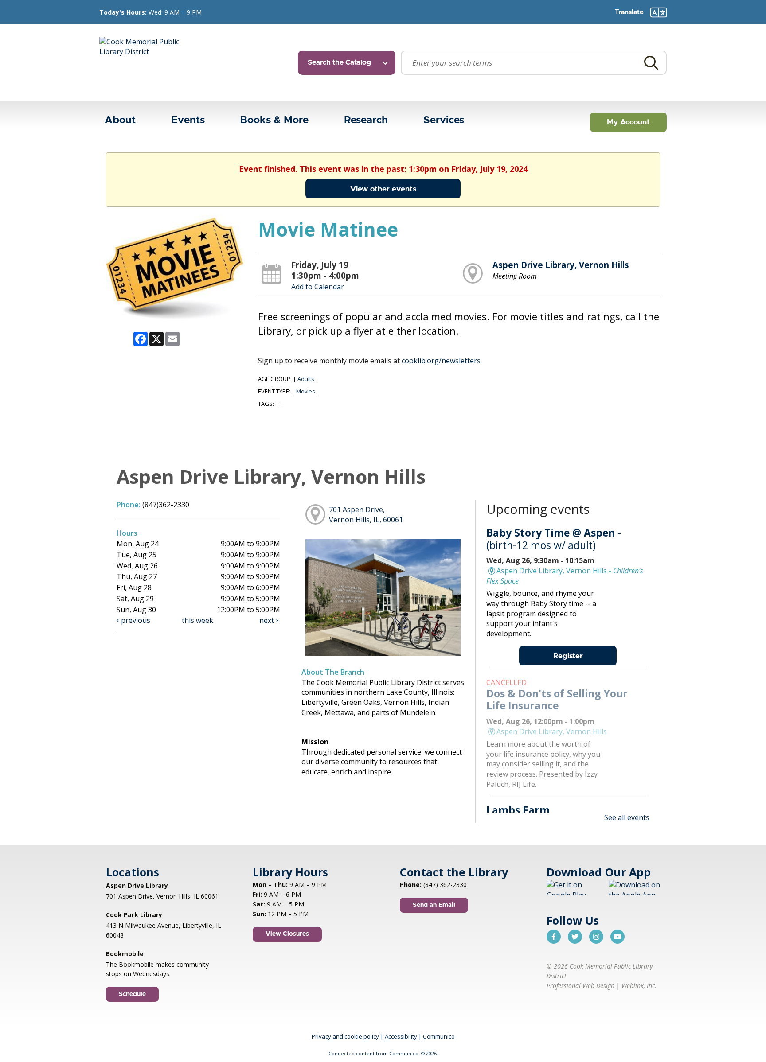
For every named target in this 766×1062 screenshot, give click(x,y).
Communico (439, 1036)
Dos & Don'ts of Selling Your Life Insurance (557, 699)
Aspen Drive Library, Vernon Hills (560, 264)
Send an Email (434, 905)
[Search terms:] (534, 63)
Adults (305, 379)
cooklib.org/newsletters (441, 361)
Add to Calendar (317, 287)
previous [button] (134, 620)
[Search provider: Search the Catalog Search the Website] (349, 63)
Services (443, 120)
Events (188, 120)
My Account (628, 122)
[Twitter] (575, 937)
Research (366, 120)
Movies (305, 391)
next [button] (267, 620)
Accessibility (401, 1036)
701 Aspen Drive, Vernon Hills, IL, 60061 (366, 515)
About (120, 120)
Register (568, 656)
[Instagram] (596, 937)
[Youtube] (617, 937)
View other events (383, 189)
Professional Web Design (580, 985)
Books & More (274, 120)
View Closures (287, 934)
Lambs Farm (518, 810)
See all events (626, 817)
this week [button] (197, 620)
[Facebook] (554, 937)
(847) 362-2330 (445, 884)
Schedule (132, 994)
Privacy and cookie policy (345, 1036)
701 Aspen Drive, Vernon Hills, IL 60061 (162, 896)
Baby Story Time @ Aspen (553, 538)
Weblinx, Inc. (639, 985)
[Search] (651, 62)
